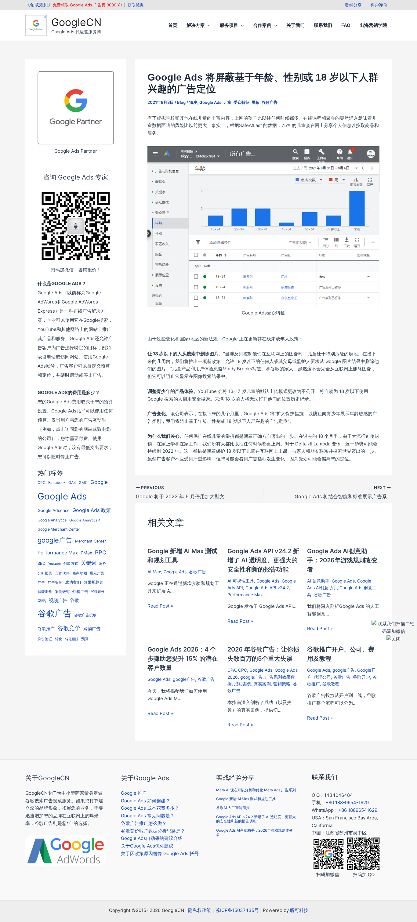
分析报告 (45, 573)
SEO (41, 563)
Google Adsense (54, 510)
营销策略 (281, 683)
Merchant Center (90, 541)
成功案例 (73, 582)
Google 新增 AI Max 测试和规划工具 (246, 799)
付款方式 (70, 563)
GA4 (72, 482)
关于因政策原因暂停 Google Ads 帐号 (160, 853)
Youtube (54, 564)
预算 (85, 639)
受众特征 (241, 102)
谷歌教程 (330, 683)
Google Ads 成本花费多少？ (150, 808)
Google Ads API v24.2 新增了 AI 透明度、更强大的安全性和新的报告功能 (263, 560)
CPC (41, 482)
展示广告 (97, 573)
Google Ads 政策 (91, 510)
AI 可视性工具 (240, 580)
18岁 (193, 102)
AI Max (154, 571)
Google (99, 482)
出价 (102, 564)
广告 (41, 582)
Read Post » (160, 606)
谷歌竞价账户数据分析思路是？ (153, 831)
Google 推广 (134, 793)
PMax (86, 553)
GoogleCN (76, 22)
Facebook (57, 482)
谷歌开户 (361, 677)
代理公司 (322, 677)
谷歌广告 (55, 613)
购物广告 (91, 628)
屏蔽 (255, 102)
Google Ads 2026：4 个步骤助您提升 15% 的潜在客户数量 (182, 658)
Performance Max (58, 553)
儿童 (227, 102)
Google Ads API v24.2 (267, 587)
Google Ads (62, 496)
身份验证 (45, 639)
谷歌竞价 (69, 628)
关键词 (88, 563)
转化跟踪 (71, 639)
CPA (231, 670)
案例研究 (62, 592)
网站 (42, 600)
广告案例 (55, 582)
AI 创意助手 (318, 580)
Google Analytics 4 (84, 520)
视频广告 (58, 600)
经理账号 (97, 592)
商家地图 (79, 573)
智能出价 (45, 591)
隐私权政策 (199, 910)
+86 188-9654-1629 (347, 802)
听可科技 (299, 910)
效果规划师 (93, 582)
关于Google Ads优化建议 (147, 846)
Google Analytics (52, 520)
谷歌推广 (46, 628)
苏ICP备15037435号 (237, 910)
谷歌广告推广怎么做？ (144, 823)
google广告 (55, 540)
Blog (181, 102)
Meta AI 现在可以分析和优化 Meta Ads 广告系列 (256, 790)
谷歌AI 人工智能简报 (233, 807)
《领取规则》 (39, 5)
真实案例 (262, 683)
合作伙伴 (62, 573)
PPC (100, 552)
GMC (83, 482)
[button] (208, 25)
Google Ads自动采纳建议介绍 (152, 838)
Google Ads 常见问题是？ (148, 816)
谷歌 (74, 600)
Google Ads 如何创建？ (145, 801)
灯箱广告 (80, 591)
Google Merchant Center (59, 529)
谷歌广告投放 (85, 615)
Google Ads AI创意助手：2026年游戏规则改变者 (342, 560)
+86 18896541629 (357, 810)
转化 (58, 639)
